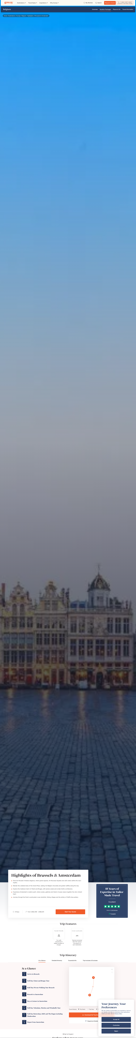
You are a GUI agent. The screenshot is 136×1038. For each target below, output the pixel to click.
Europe (18, 15)
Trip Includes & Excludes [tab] (90, 960)
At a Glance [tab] (41, 960)
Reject (116, 1031)
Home (5, 15)
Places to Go (116, 9)
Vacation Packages (105, 9)
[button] (90, 995)
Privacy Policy (118, 1013)
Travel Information (127, 9)
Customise (116, 1025)
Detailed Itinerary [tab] (57, 960)
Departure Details (92, 1021)
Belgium (24, 15)
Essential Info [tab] (72, 960)
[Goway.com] (9, 3)
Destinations (11, 15)
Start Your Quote (70, 912)
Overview (95, 9)
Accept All (116, 1019)
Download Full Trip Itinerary (93, 1015)
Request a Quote (110, 3)
